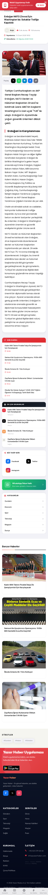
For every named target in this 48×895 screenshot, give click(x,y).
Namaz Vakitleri (31, 823)
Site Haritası (39, 887)
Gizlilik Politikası (9, 887)
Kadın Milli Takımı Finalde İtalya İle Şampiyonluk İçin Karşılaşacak (23, 346)
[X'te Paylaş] (13, 80)
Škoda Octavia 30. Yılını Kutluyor (17, 369)
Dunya (7, 530)
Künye (5, 856)
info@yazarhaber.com (37, 856)
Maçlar (28, 828)
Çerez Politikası (9, 870)
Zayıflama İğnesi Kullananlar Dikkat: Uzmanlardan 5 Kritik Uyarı (24, 379)
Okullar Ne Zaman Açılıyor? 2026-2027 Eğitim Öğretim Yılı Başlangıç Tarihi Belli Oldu (22, 391)
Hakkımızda (7, 851)
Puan (27, 833)
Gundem (8, 501)
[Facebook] (5, 793)
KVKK (5, 865)
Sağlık (5, 833)
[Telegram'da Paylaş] (24, 80)
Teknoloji (8, 519)
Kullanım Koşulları (25, 887)
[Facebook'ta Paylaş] (30, 80)
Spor (6, 513)
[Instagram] (19, 793)
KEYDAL (38, 862)
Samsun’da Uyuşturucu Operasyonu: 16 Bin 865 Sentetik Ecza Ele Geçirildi (23, 358)
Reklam (6, 861)
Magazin (8, 525)
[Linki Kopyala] (36, 80)
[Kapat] (45, 2)
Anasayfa (7, 11)
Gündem (18, 11)
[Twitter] (12, 793)
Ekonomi (8, 507)
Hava (27, 818)
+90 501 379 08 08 (36, 851)
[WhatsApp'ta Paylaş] (19, 80)
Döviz (27, 814)
